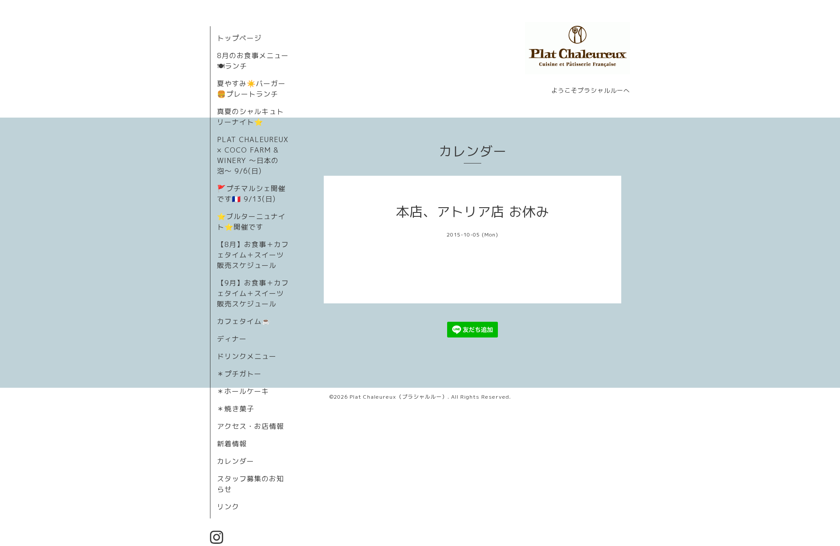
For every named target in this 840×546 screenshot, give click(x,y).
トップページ (239, 38)
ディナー (232, 339)
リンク (228, 506)
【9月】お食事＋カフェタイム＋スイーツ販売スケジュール (253, 293)
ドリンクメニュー (246, 356)
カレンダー (235, 461)
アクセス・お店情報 (250, 426)
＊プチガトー (239, 374)
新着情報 (232, 444)
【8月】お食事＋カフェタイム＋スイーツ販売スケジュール (253, 255)
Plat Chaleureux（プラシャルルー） (399, 396)
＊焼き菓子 (235, 409)
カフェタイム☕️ (244, 321)
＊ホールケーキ (243, 391)
